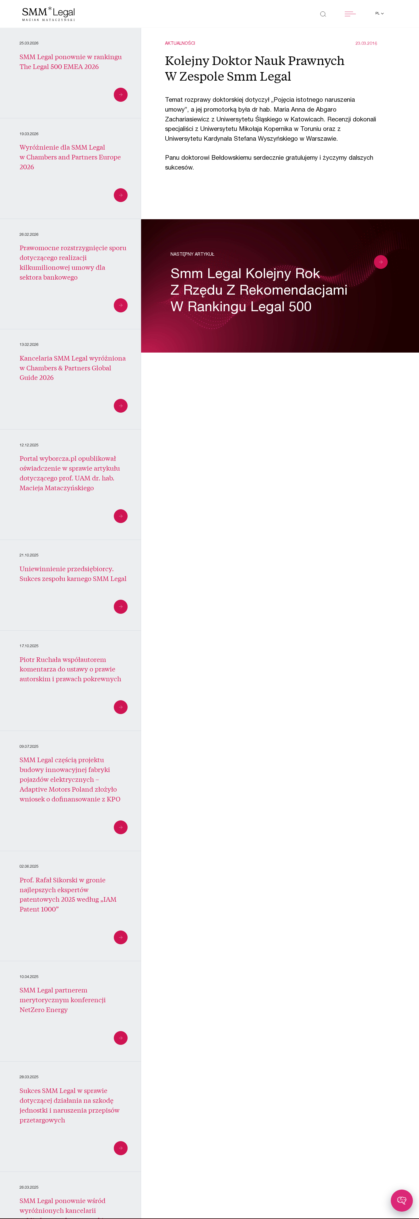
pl (377, 13)
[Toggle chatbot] (402, 1201)
